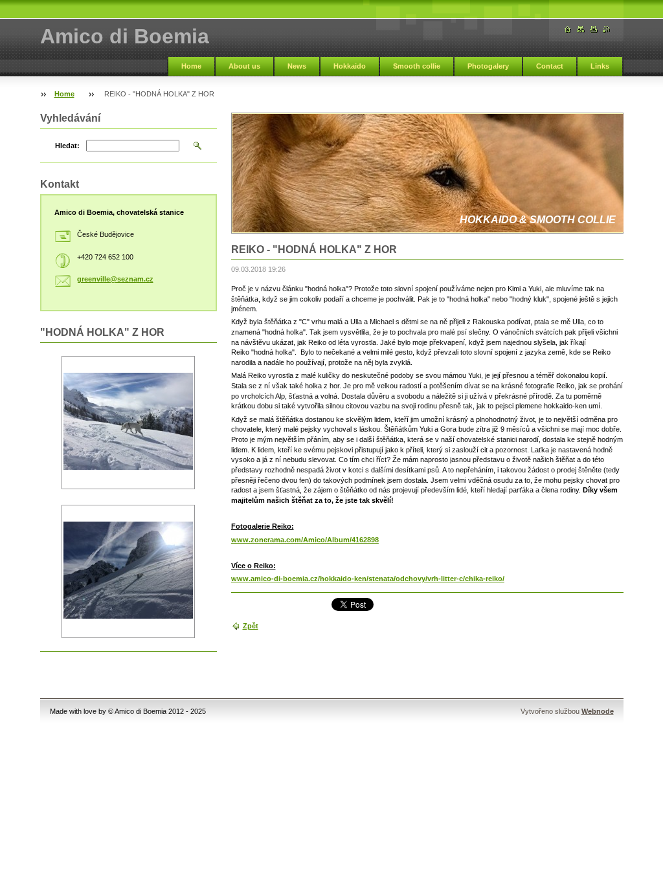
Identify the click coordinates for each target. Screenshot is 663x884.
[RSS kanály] (607, 29)
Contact (549, 66)
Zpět (250, 626)
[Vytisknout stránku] (594, 29)
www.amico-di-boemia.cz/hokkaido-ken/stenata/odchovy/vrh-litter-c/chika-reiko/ (367, 578)
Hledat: (67, 145)
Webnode (597, 711)
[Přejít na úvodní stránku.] (568, 29)
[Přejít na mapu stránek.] (581, 29)
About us (244, 66)
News (296, 66)
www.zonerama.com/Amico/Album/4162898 (305, 540)
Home (191, 66)
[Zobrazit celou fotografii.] (128, 422)
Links (599, 66)
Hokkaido (349, 66)
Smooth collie (416, 66)
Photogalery (488, 66)
